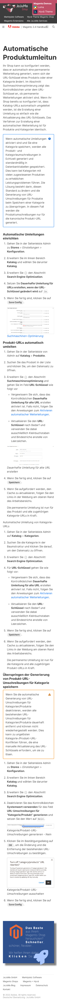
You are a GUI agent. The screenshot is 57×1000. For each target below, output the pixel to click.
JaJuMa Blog (9, 985)
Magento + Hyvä (31, 981)
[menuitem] (43, 2)
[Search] (53, 26)
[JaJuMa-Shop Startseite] (20, 8)
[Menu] (3, 26)
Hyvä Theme (45, 11)
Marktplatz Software (14, 17)
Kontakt (6, 989)
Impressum (25, 985)
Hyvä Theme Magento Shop (40, 17)
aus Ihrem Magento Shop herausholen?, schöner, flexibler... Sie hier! (27, 942)
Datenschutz (42, 985)
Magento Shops (10, 981)
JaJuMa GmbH (10, 977)
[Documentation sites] (47, 26)
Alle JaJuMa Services (37, 20)
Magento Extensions (13, 20)
